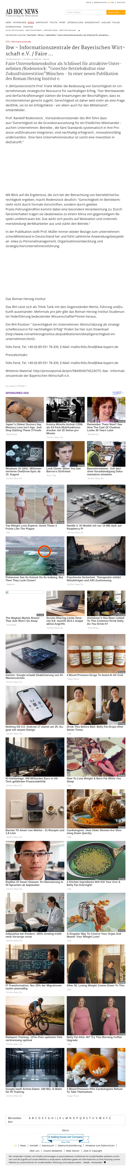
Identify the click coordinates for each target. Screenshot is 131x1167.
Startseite (31, 35)
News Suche (113, 12)
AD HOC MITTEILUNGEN (15, 30)
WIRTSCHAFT (42, 22)
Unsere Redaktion (52, 1150)
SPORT (62, 22)
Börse (41, 35)
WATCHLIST (121, 2)
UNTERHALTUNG (75, 22)
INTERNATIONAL (14, 26)
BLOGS (88, 2)
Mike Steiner (73, 1150)
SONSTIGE (28, 26)
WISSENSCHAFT (92, 22)
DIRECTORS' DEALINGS (67, 30)
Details (86, 1162)
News (23, 1145)
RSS (112, 2)
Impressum (48, 1145)
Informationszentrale (21, 42)
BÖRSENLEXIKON (100, 2)
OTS (7, 42)
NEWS (8, 22)
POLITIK (54, 22)
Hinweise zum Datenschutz (100, 1145)
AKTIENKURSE (19, 22)
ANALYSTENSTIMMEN (33, 30)
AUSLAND (106, 22)
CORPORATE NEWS (50, 30)
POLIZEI (116, 22)
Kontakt (34, 1145)
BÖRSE (31, 22)
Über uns (34, 1150)
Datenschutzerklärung (70, 1145)
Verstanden (96, 1162)
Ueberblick (51, 35)
